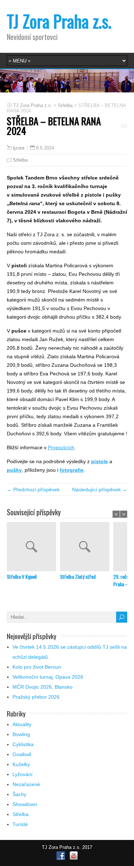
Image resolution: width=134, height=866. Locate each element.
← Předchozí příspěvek (33, 489)
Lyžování (23, 774)
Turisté (20, 824)
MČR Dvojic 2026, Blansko (43, 687)
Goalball (22, 754)
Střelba (20, 160)
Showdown (25, 804)
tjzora (18, 148)
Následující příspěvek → (99, 489)
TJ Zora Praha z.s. (59, 21)
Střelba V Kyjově (22, 576)
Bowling (21, 734)
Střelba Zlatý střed (78, 576)
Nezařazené (26, 784)
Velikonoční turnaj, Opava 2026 (48, 677)
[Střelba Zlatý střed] (86, 547)
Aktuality (22, 724)
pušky (14, 470)
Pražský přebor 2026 (36, 697)
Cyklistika (23, 744)
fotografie (72, 470)
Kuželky (21, 764)
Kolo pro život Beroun (37, 667)
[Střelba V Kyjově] (33, 547)
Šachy (19, 794)
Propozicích (61, 447)
